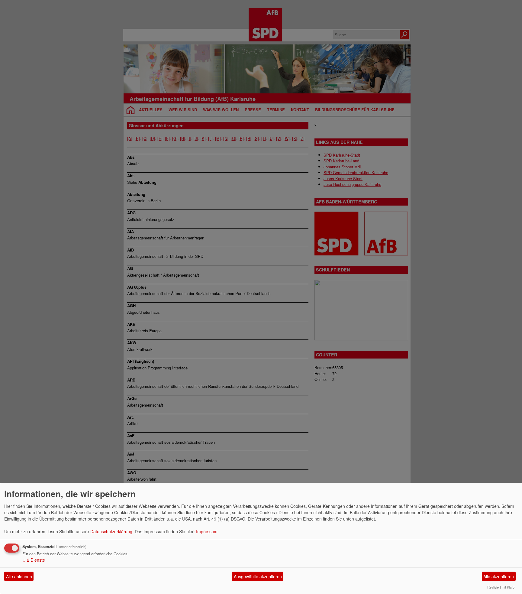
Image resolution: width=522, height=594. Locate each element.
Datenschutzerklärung (111, 531)
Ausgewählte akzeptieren (258, 576)
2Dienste (33, 560)
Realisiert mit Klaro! (501, 587)
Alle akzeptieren (498, 576)
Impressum (207, 531)
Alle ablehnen (19, 576)
